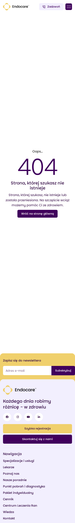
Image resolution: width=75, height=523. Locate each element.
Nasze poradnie (15, 480)
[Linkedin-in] (39, 417)
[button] (68, 6)
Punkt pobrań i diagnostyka (24, 486)
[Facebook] (7, 417)
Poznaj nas (11, 473)
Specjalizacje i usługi (18, 461)
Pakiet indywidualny (18, 493)
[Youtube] (28, 417)
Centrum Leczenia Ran (20, 505)
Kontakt (9, 518)
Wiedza (8, 512)
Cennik (8, 499)
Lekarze (8, 467)
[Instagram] (18, 417)
